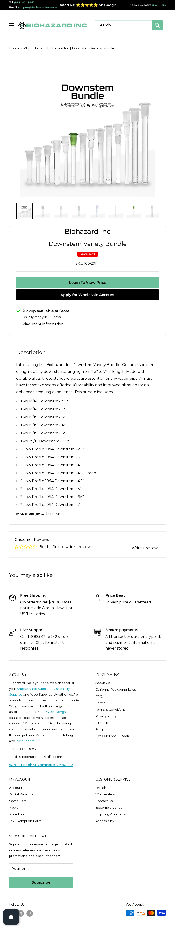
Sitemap (101, 722)
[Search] (157, 25)
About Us (102, 683)
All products (33, 48)
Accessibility (104, 821)
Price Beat (17, 814)
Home (14, 48)
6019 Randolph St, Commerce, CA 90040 (41, 764)
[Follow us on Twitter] (21, 913)
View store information (43, 324)
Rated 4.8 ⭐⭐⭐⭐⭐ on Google (88, 5)
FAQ (99, 696)
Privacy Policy (105, 716)
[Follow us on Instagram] (29, 913)
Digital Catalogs (21, 794)
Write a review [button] (145, 548)
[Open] (11, 917)
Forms (100, 703)
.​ (34, 741)
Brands (100, 787)
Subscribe (41, 882)
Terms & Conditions (110, 709)
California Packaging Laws (115, 689)
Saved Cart (17, 801)
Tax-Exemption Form (25, 821)
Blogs (99, 729)
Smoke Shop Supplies (34, 689)
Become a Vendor (109, 807)
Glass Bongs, (56, 712)
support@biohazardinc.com (37, 7)
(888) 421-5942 (24, 2)
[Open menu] (11, 25)
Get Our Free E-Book (112, 736)
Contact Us (104, 801)
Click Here (158, 5)
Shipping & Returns (110, 814)
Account (15, 787)
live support (25, 741)
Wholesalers (105, 794)
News (13, 807)
